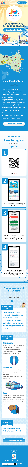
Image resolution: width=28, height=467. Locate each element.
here (15, 173)
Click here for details (14, 30)
